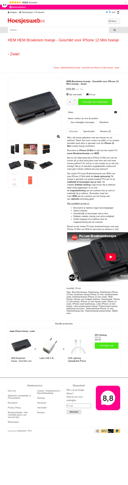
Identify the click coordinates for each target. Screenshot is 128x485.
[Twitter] (107, 12)
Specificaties (89, 131)
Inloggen (13, 12)
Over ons (12, 391)
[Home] (44, 21)
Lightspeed (21, 431)
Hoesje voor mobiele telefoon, (87, 299)
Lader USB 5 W (46, 358)
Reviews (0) (105, 131)
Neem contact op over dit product (83, 118)
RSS (30, 431)
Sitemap (41, 398)
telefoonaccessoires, (76, 308)
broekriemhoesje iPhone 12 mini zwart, (90, 297)
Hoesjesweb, (107, 299)
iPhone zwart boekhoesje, (84, 304)
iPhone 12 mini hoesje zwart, (94, 301)
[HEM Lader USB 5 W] (49, 345)
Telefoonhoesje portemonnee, (98, 311)
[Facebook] (110, 12)
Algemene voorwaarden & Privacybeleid (19, 396)
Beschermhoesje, (80, 292)
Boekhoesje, (94, 292)
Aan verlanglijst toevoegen (82, 122)
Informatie (73, 131)
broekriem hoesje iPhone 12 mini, (89, 294)
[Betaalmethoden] (98, 431)
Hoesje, (70, 299)
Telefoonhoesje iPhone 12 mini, (100, 308)
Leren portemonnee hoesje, (86, 306)
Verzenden (42, 407)
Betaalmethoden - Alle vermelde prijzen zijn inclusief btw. (18, 414)
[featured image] (108, 398)
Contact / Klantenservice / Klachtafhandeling (49, 392)
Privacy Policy (14, 407)
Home (56, 68)
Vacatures (41, 403)
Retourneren (13, 422)
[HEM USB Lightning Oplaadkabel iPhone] (78, 345)
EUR (113, 12)
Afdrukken (103, 122)
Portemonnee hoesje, (108, 306)
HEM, (110, 297)
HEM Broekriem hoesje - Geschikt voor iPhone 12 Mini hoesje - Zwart (90, 68)
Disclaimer (12, 403)
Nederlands (118, 12)
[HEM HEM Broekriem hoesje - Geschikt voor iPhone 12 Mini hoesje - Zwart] (35, 109)
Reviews (41, 412)
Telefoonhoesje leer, (75, 311)
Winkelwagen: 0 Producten (33, 12)
